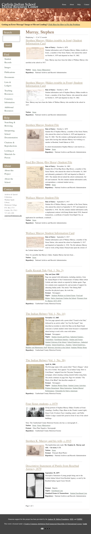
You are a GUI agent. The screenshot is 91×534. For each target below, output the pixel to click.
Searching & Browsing (10, 124)
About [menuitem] (72, 5)
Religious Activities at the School (59, 347)
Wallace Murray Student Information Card (50, 233)
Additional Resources (9, 109)
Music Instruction (66, 388)
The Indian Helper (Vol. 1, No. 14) (45, 313)
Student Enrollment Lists (78, 493)
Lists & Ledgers (8, 84)
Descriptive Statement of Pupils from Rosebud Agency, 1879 (52, 467)
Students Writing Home (79, 347)
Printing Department (52, 388)
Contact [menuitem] (86, 5)
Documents (9, 77)
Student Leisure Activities (77, 385)
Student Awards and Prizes (60, 337)
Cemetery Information (10, 100)
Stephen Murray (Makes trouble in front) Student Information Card (54, 41)
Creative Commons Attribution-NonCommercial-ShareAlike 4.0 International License (53, 524)
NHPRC (79, 519)
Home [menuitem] (64, 5)
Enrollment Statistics (61, 339)
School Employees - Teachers (62, 345)
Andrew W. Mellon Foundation (58, 519)
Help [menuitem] (79, 5)
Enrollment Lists (57, 490)
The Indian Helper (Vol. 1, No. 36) (45, 360)
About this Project (9, 172)
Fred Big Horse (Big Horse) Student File (49, 162)
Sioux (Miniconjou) (43, 70)
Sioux (34, 70)
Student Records (8, 60)
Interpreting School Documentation (11, 134)
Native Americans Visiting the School (63, 298)
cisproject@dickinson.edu (13, 215)
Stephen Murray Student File (42, 125)
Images (8, 67)
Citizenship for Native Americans (66, 391)
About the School (9, 180)
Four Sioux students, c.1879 (42, 404)
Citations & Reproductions (11, 144)
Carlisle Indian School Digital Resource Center (20, 4)
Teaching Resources (9, 92)
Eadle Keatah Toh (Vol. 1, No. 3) (45, 270)
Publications (10, 72)
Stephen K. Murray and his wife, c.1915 (48, 441)
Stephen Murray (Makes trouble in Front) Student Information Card (54, 84)
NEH (71, 519)
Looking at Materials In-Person (10, 154)
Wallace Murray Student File (42, 197)
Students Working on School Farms (63, 295)
